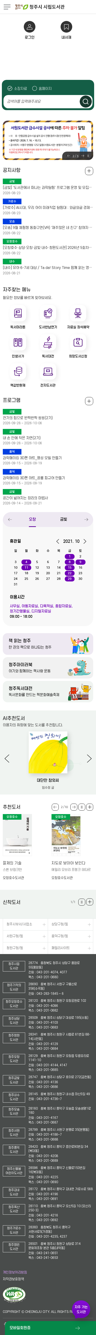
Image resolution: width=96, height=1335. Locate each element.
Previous (68, 156)
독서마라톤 (17, 327)
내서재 (66, 37)
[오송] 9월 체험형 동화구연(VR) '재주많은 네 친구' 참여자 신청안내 (48, 228)
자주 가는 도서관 (81, 1309)
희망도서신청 (78, 356)
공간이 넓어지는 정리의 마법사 (25, 498)
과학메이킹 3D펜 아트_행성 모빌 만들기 (32, 458)
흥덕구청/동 (59, 936)
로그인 (29, 37)
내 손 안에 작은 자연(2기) (22, 438)
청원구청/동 (15, 948)
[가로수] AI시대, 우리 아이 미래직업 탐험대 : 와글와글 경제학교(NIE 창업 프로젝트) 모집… (48, 208)
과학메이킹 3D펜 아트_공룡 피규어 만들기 (34, 478)
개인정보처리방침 (15, 1272)
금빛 (63, 519)
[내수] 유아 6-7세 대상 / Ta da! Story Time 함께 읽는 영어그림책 (48, 268)
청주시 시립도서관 (55, 7)
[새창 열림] (14, 1302)
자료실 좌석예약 (78, 327)
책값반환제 (17, 385)
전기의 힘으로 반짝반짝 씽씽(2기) (28, 418)
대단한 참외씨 (48, 780)
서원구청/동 (15, 936)
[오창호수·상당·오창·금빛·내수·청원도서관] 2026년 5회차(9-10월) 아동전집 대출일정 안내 (48, 248)
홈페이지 (45, 88)
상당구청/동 (59, 924)
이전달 (59, 541)
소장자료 (20, 88)
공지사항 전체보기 (89, 171)
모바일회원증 (20, 1327)
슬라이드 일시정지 (88, 156)
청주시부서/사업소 (19, 924)
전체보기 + (89, 401)
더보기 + (89, 807)
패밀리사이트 (60, 948)
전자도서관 (47, 385)
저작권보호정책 (13, 1279)
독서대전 (48, 356)
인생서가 (18, 356)
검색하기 (86, 101)
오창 (32, 519)
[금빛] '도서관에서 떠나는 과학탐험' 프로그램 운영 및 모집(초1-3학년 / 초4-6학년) (48, 188)
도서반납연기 (48, 327)
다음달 (83, 541)
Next (82, 156)
